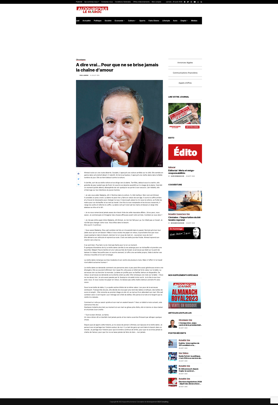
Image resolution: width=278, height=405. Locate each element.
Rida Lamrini (84, 75)
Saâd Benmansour (177, 176)
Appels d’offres (185, 83)
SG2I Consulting (162, 402)
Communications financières (185, 73)
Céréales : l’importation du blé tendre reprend (184, 218)
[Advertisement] (123, 341)
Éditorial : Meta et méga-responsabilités (181, 171)
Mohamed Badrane (177, 223)
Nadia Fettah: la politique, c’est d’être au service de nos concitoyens (190, 358)
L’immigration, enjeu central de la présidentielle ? (190, 325)
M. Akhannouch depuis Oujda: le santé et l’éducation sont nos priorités (188, 372)
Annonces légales (185, 63)
